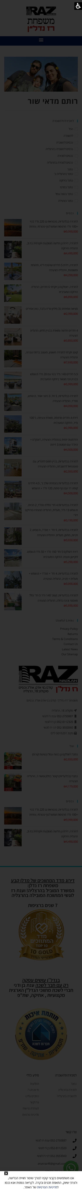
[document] (41, 598)
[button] (6, 1173)
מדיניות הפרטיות (47, 1187)
